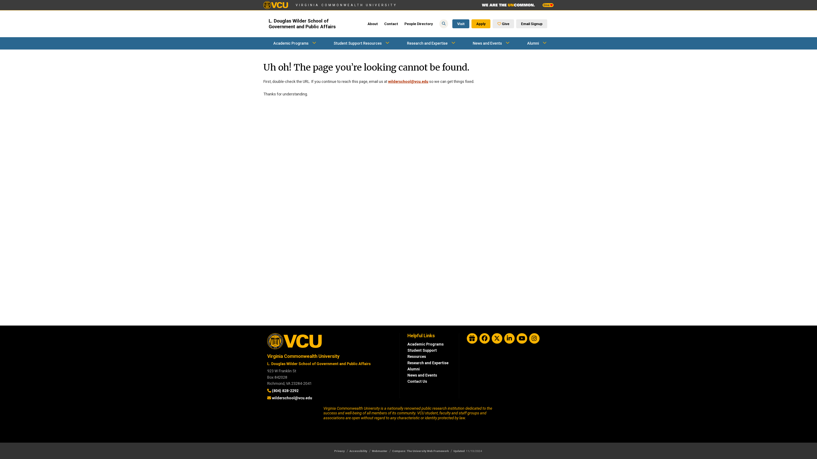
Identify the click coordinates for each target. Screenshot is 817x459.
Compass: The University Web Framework (420, 451)
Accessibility (358, 451)
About (373, 24)
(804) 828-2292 (285, 390)
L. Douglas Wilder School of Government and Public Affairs (302, 24)
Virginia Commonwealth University (346, 5)
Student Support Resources (358, 43)
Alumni (533, 43)
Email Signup (532, 24)
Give (546, 5)
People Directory (418, 24)
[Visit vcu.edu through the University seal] (329, 342)
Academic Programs (291, 43)
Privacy (339, 451)
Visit (461, 24)
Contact (391, 24)
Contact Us (417, 381)
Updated (459, 451)
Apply (481, 24)
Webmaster (379, 451)
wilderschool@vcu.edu (408, 81)
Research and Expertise (427, 43)
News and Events (487, 43)
